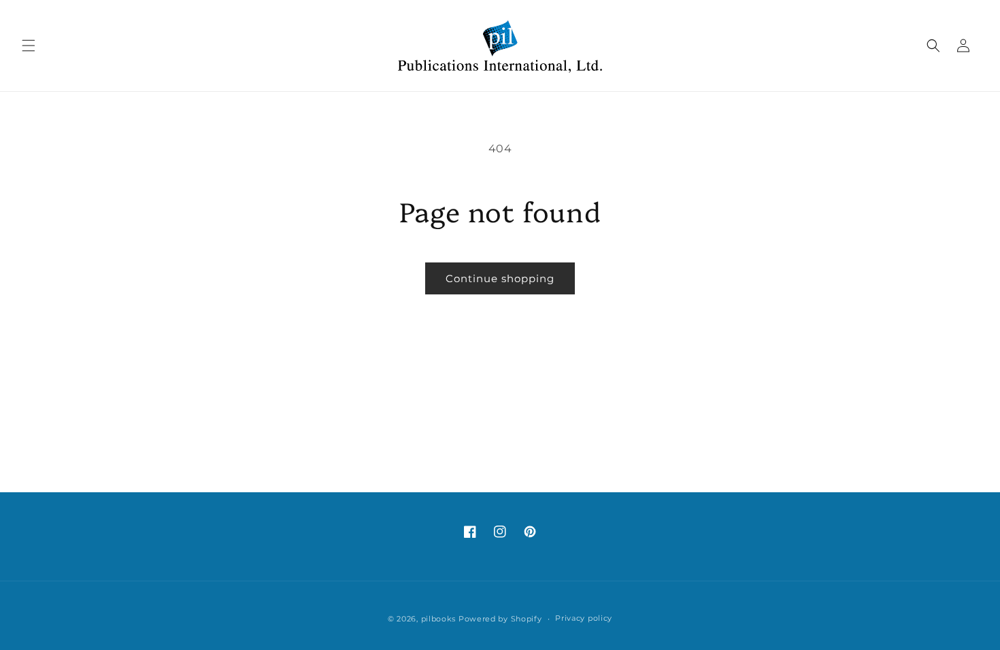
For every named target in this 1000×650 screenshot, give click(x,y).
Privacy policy (583, 618)
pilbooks (438, 618)
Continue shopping (500, 278)
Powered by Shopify (500, 618)
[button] (29, 46)
